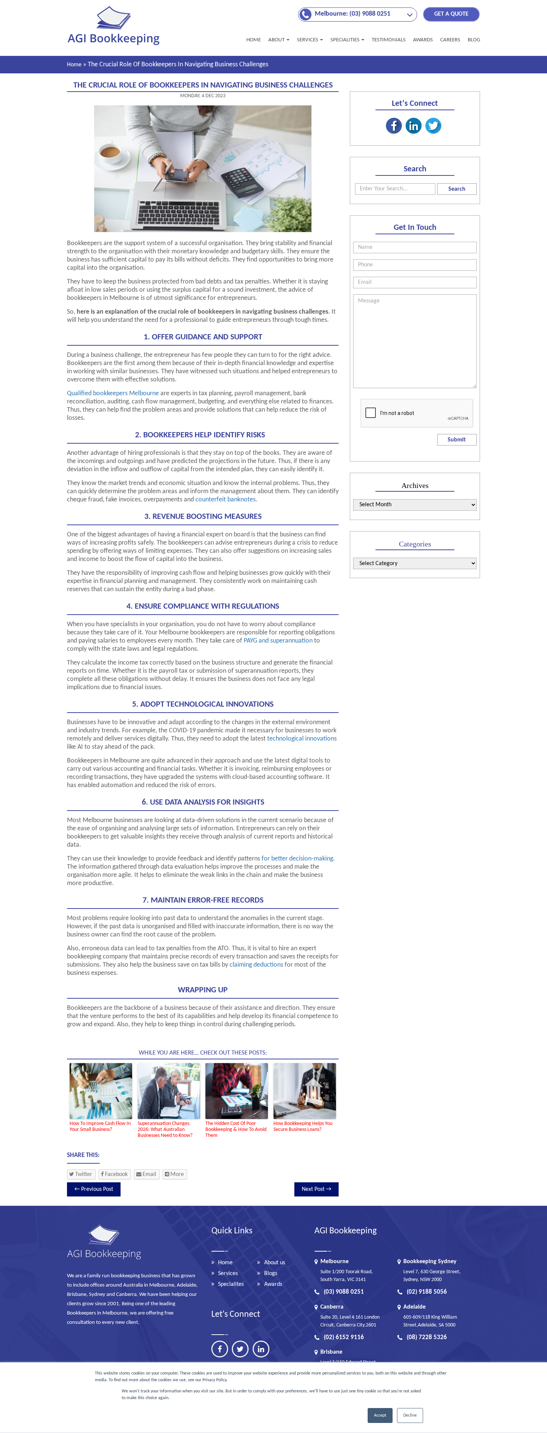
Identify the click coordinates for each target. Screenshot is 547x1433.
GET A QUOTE (451, 14)
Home (253, 40)
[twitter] (240, 1349)
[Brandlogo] (114, 45)
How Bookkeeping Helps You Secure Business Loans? (303, 1126)
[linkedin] (261, 1349)
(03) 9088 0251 (344, 1292)
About (277, 40)
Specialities (345, 40)
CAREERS (450, 40)
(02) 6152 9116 (344, 1337)
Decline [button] (410, 1415)
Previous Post (93, 1189)
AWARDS (423, 40)
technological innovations (302, 738)
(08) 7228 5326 (427, 1337)
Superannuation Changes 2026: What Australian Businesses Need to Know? (165, 1129)
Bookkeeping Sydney (430, 1262)
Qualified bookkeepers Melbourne (113, 393)
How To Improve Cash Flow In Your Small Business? (100, 1126)
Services (228, 1274)
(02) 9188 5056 (427, 1292)
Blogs (270, 1274)
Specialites (231, 1284)
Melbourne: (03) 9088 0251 (352, 14)
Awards (273, 1284)
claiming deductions (256, 964)
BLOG (474, 40)
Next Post (316, 1189)
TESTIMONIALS (389, 40)
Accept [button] (380, 1415)
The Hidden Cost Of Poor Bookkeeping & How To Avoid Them (235, 1129)
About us (274, 1263)
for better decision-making (297, 858)
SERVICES (308, 40)
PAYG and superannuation (278, 640)
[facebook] (219, 1349)
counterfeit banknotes (225, 499)
